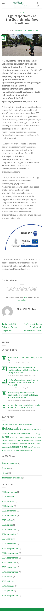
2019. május (7, 576)
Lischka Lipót (25, 437)
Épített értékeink (9, 463)
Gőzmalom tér (25, 433)
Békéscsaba (11, 428)
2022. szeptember (10, 553)
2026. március (8, 496)
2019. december (9, 567)
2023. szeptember (10, 548)
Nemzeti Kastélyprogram (10, 440)
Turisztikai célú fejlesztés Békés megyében (9, 327)
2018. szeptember (10, 595)
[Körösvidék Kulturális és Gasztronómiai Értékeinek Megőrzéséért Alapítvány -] (22, 4)
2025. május (7, 520)
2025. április (7, 525)
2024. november (9, 534)
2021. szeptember (10, 557)
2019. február (8, 586)
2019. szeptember (10, 572)
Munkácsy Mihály (35, 437)
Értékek (5, 468)
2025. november (9, 515)
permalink (22, 300)
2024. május (7, 539)
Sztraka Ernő (6, 447)
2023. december (9, 543)
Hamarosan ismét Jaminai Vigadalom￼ (25, 358)
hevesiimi (13, 437)
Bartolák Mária (27, 424)
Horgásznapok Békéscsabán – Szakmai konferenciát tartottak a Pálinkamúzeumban (23, 395)
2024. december (9, 529)
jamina (18, 437)
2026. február (8, 501)
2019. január (7, 590)
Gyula (18, 433)
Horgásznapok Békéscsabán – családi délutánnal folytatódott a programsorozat (23, 370)
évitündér (29, 450)
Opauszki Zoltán (31, 30)
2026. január (7, 506)
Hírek (22, 13)
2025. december (9, 510)
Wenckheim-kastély (19, 450)
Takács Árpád (32, 447)
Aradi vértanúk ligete (15, 424)
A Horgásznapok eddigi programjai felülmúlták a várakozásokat (24, 406)
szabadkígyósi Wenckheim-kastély (29, 443)
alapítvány (5, 424)
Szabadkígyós (14, 443)
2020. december (9, 562)
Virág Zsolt (9, 450)
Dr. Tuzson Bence (27, 429)
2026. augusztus (9, 492)
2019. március (8, 581)
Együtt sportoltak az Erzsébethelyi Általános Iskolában (32, 327)
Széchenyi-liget (18, 446)
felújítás (13, 433)
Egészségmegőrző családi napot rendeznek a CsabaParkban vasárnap (23, 382)
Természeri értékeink (12, 477)
